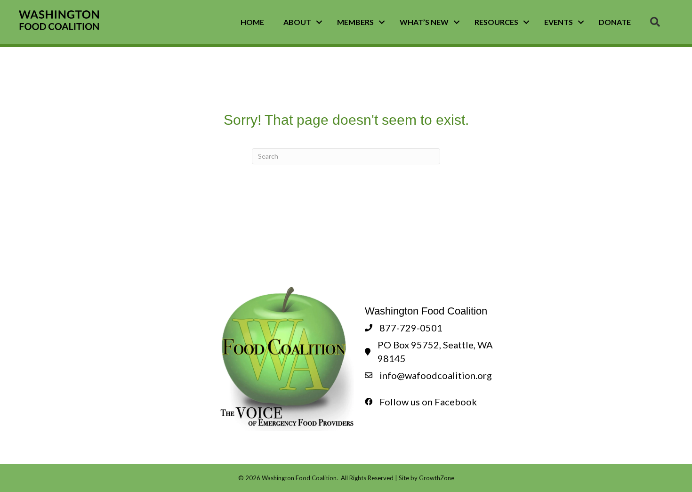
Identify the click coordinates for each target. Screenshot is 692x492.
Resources (496, 21)
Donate (615, 21)
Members (355, 21)
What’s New (424, 21)
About (297, 21)
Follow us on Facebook (428, 401)
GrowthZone (436, 478)
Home (252, 21)
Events (558, 21)
